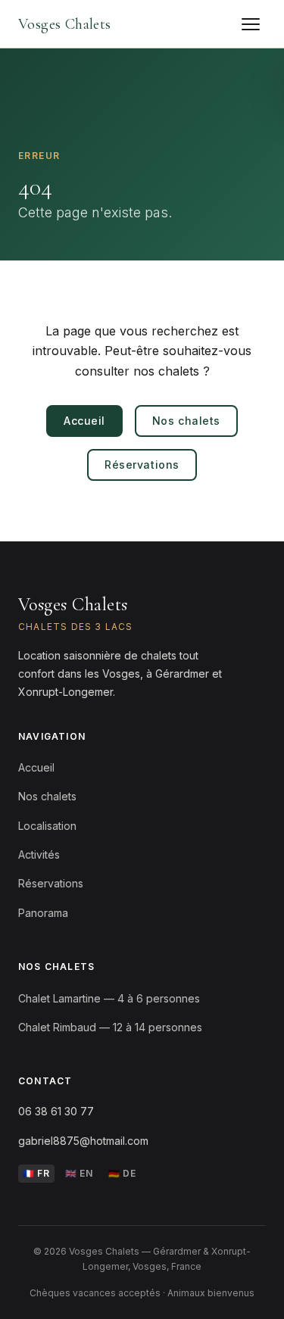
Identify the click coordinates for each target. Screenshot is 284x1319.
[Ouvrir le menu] (251, 24)
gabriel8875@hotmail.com (83, 1140)
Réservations (142, 464)
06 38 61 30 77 (56, 1111)
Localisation (47, 825)
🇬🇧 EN (79, 1173)
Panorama (43, 912)
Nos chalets (186, 420)
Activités (39, 854)
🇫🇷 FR (36, 1173)
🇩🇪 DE (122, 1173)
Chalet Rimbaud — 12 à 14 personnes (110, 1027)
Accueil (84, 420)
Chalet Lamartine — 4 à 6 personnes (109, 998)
